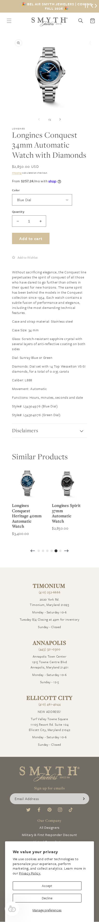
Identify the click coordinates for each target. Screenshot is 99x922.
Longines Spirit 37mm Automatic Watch (66, 513)
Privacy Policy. (30, 873)
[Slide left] (39, 119)
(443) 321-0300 (49, 649)
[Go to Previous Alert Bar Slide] (92, 6)
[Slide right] (60, 119)
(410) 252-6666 (49, 592)
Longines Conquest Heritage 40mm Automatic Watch (27, 516)
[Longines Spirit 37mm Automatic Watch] (67, 483)
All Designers (49, 827)
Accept (47, 885)
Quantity (18, 211)
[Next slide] (66, 551)
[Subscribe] (84, 798)
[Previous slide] (32, 551)
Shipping (17, 172)
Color (16, 190)
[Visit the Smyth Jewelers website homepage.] (49, 21)
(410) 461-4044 (49, 704)
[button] (25, 257)
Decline (47, 898)
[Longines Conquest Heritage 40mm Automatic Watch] (27, 483)
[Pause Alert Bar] (86, 6)
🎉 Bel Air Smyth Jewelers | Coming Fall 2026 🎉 (56, 6)
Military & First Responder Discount (49, 834)
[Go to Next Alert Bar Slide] (96, 6)
